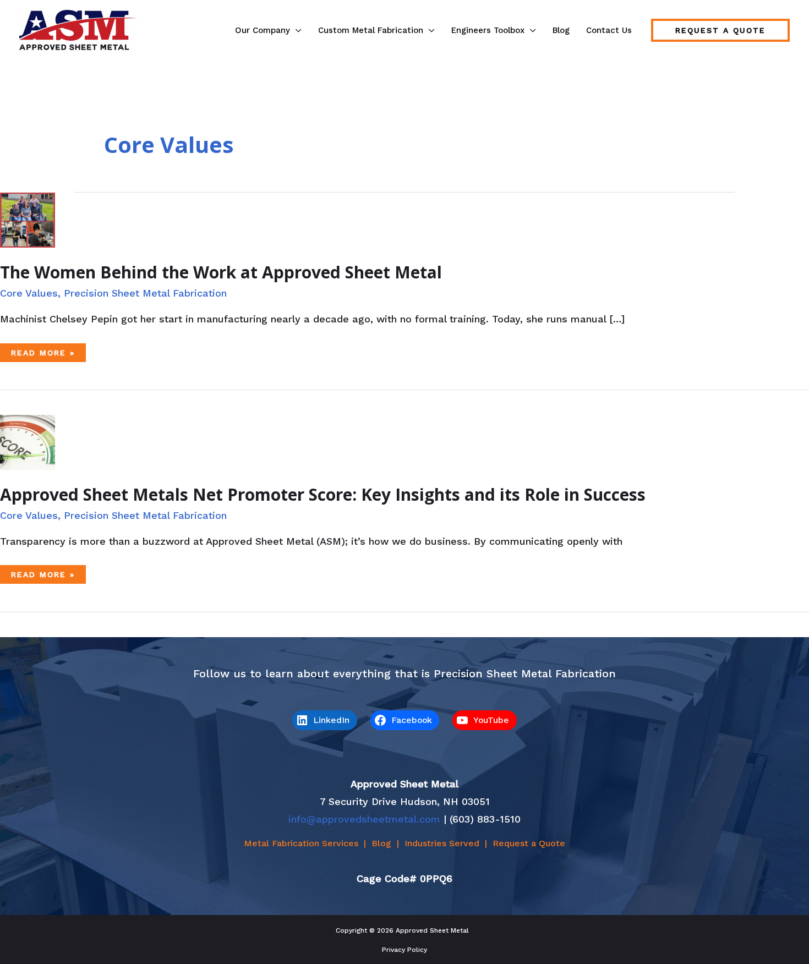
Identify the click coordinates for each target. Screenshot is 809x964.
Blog (381, 843)
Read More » (42, 355)
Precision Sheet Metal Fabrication (145, 293)
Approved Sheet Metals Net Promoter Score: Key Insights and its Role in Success (323, 494)
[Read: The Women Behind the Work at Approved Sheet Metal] (27, 219)
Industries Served (441, 843)
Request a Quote (529, 843)
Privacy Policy (404, 950)
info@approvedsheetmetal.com (364, 819)
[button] (296, 30)
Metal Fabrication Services (301, 843)
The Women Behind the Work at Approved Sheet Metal (221, 272)
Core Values (29, 293)
